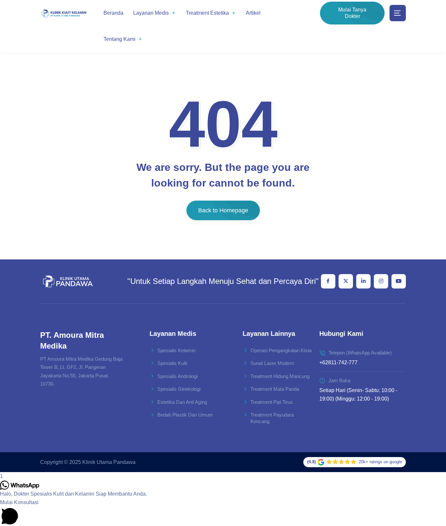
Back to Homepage (223, 210)
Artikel (253, 13)
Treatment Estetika (207, 13)
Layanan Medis (151, 13)
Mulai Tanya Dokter (352, 13)
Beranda (113, 13)
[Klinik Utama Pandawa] (64, 13)
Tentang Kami (119, 39)
